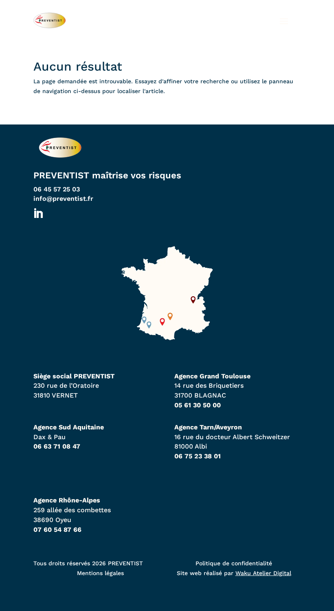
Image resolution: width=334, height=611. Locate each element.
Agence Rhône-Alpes (66, 500)
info (63, 198)
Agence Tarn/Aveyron (208, 427)
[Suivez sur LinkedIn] (38, 214)
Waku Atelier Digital (263, 573)
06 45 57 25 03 (56, 189)
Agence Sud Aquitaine (68, 427)
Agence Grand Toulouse (212, 376)
